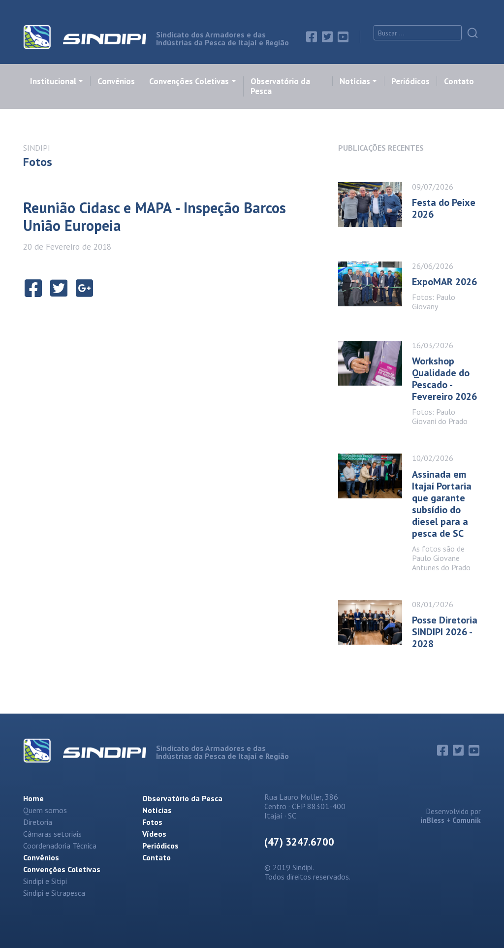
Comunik (466, 820)
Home (33, 798)
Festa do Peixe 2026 (443, 208)
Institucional (53, 81)
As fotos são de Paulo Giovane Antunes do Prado (441, 558)
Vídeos (154, 834)
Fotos (152, 822)
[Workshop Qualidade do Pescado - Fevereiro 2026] (375, 380)
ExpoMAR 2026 (444, 281)
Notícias (355, 81)
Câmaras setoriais (52, 834)
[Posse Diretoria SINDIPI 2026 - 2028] (375, 622)
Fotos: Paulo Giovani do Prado (440, 416)
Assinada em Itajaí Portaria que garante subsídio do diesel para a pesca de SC (442, 504)
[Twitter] (327, 37)
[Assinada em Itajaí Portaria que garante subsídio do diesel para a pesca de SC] (375, 509)
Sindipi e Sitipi (45, 881)
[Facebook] (311, 37)
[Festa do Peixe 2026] (375, 204)
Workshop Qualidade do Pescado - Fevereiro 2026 (444, 379)
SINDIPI (36, 148)
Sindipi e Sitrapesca (54, 893)
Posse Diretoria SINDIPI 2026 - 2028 (444, 632)
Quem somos (45, 810)
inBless (432, 820)
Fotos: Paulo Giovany (433, 301)
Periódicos (410, 81)
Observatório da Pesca (280, 86)
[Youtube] (343, 37)
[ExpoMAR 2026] (375, 284)
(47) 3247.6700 (299, 842)
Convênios (116, 81)
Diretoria (37, 822)
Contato (459, 81)
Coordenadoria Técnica (59, 845)
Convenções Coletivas (189, 81)
